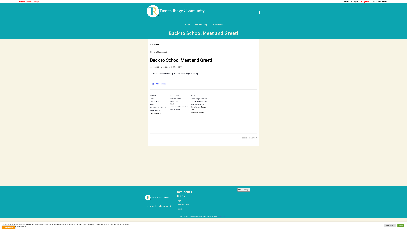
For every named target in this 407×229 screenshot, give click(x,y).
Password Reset (183, 205)
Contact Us (218, 24)
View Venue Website (197, 112)
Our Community (200, 24)
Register (180, 209)
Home (187, 24)
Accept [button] (401, 225)
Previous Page (243, 190)
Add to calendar (161, 84)
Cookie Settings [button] (390, 225)
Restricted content (248, 138)
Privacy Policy (221, 216)
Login (179, 201)
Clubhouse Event (155, 113)
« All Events (154, 45)
